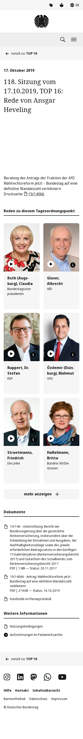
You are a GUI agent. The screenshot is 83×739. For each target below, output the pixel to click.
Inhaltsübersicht (46, 690)
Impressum (59, 698)
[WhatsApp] (47, 677)
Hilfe (8, 690)
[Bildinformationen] (33, 265)
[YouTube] (62, 677)
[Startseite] (41, 21)
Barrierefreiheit (15, 698)
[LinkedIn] (20, 677)
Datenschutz (38, 698)
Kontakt (22, 690)
